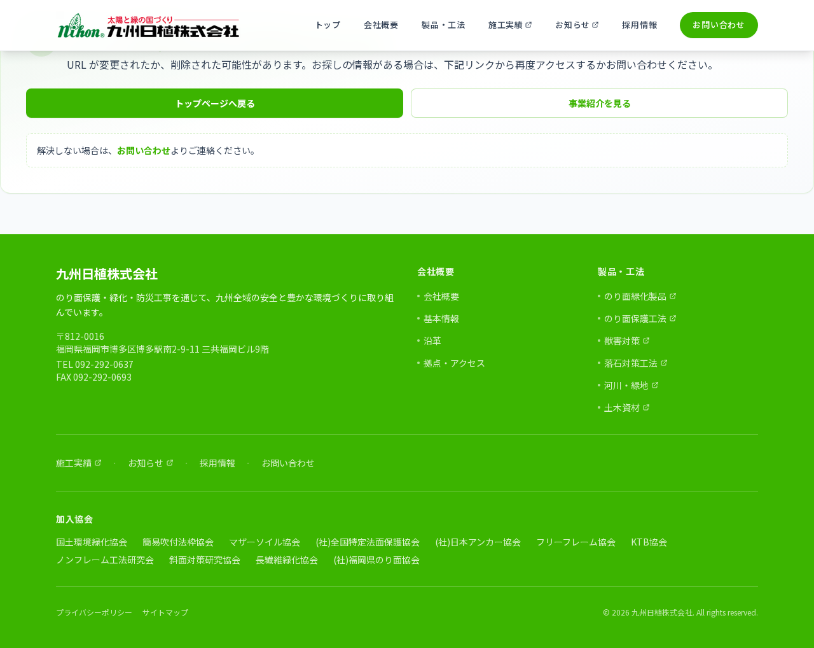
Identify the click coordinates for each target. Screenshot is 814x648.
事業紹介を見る (600, 103)
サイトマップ (165, 612)
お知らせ (582, 27)
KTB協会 (649, 541)
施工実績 (515, 27)
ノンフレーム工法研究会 (105, 559)
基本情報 (441, 318)
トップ (328, 24)
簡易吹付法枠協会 (178, 541)
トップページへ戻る (215, 103)
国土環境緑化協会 (91, 541)
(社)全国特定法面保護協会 (367, 541)
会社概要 (381, 24)
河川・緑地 (628, 385)
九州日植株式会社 (107, 274)
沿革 (432, 340)
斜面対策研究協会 (204, 559)
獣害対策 (624, 340)
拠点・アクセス (454, 362)
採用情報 (639, 24)
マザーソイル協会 (264, 541)
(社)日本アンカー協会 (478, 541)
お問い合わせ (719, 24)
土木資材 (624, 407)
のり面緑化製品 (637, 296)
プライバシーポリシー (94, 612)
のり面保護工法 (637, 318)
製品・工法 (444, 24)
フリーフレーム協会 (576, 541)
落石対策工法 (633, 362)
